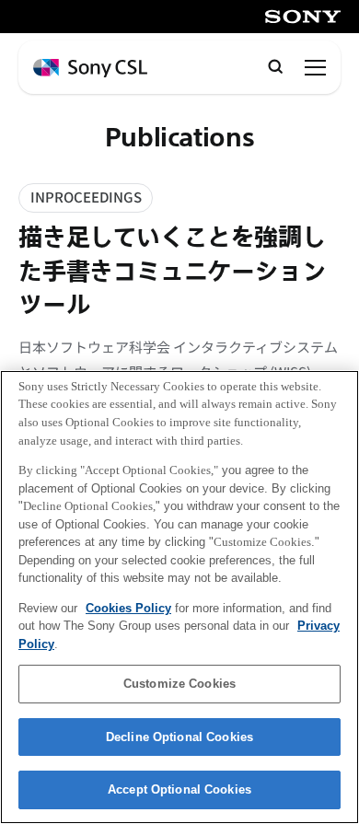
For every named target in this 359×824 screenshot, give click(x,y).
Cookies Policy (128, 608)
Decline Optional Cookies (179, 737)
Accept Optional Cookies (179, 789)
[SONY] (303, 16)
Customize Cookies (179, 684)
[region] (179, 597)
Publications (179, 139)
